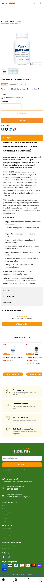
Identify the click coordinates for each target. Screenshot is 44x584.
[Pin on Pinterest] (14, 129)
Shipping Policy (7, 521)
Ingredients (7, 290)
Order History (6, 535)
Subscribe (22, 465)
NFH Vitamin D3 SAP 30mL (34, 357)
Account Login (6, 529)
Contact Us (5, 515)
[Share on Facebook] (2, 129)
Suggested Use (8, 296)
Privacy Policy (6, 549)
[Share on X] (6, 129)
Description (8, 138)
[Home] (2, 22)
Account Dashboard (8, 532)
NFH (4, 94)
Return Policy (6, 512)
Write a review (22, 324)
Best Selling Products (13, 21)
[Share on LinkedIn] (10, 129)
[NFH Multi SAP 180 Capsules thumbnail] (4, 71)
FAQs (3, 506)
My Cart (4, 538)
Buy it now (22, 120)
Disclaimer (7, 303)
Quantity (4, 101)
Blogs (3, 509)
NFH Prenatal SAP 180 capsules (12, 357)
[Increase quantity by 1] (18, 106)
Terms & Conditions (8, 546)
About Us (4, 518)
